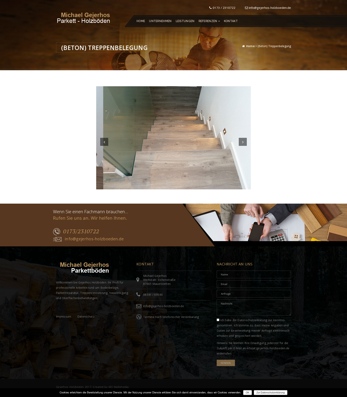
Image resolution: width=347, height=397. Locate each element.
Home (141, 21)
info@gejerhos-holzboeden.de (270, 8)
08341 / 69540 (153, 294)
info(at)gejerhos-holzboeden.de (268, 348)
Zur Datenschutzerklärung (270, 392)
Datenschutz (85, 316)
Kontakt (231, 21)
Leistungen (185, 21)
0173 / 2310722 (224, 8)
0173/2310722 (81, 231)
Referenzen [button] (208, 21)
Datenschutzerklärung (252, 320)
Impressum (63, 316)
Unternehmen (160, 21)
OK (247, 392)
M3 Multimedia (118, 387)
